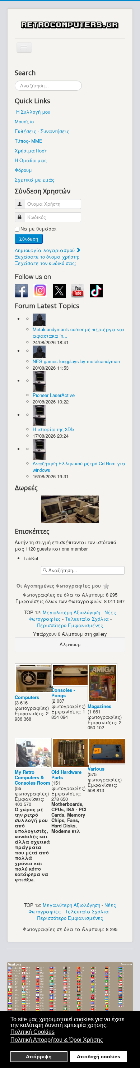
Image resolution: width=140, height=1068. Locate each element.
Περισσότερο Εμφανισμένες (70, 625)
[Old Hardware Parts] (71, 766)
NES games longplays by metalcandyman (76, 361)
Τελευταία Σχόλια (87, 618)
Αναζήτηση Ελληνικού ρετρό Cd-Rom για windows (79, 466)
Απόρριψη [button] (39, 1056)
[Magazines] (103, 700)
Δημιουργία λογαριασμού (45, 250)
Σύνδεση (28, 238)
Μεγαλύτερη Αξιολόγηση (71, 612)
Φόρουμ (23, 169)
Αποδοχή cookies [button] (98, 1056)
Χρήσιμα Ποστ (31, 150)
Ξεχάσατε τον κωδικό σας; (45, 263)
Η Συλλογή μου (33, 111)
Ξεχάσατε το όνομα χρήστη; (47, 256)
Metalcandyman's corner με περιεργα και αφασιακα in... (79, 332)
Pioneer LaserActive (54, 395)
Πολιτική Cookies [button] (32, 1032)
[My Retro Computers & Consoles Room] (35, 766)
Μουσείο (24, 121)
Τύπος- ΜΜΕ (28, 140)
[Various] (108, 762)
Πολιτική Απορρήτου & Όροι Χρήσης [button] (56, 1040)
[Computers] (35, 691)
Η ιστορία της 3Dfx (54, 429)
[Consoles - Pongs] (71, 684)
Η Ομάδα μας (31, 160)
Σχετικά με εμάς (35, 179)
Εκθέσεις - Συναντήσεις (42, 131)
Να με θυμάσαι (38, 228)
